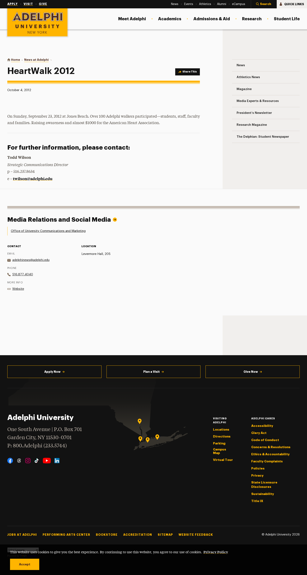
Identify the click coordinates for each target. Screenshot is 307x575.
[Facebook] (10, 460)
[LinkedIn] (57, 460)
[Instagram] (27, 460)
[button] (264, 4)
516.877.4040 (22, 274)
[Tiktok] (36, 460)
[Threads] (19, 460)
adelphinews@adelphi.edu (30, 260)
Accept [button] (24, 564)
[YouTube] (47, 460)
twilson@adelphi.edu (32, 178)
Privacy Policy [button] (215, 552)
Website (18, 288)
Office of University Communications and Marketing (48, 231)
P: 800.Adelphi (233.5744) (37, 446)
